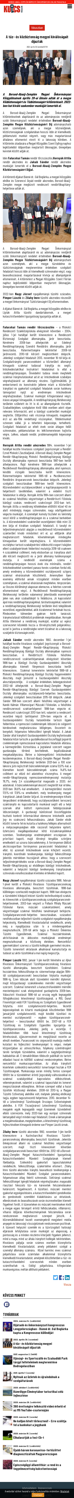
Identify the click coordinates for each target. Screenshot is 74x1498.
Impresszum (45, 1488)
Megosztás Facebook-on (61, 1277)
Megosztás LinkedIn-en (67, 1277)
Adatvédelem (29, 1488)
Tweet (55, 1277)
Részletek (64, 1491)
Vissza (67, 1284)
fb (6, 1304)
